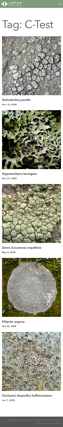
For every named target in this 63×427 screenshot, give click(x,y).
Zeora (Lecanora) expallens (21, 247)
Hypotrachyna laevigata (19, 173)
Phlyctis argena (13, 321)
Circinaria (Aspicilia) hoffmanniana (27, 395)
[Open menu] (60, 4)
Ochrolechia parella (16, 100)
